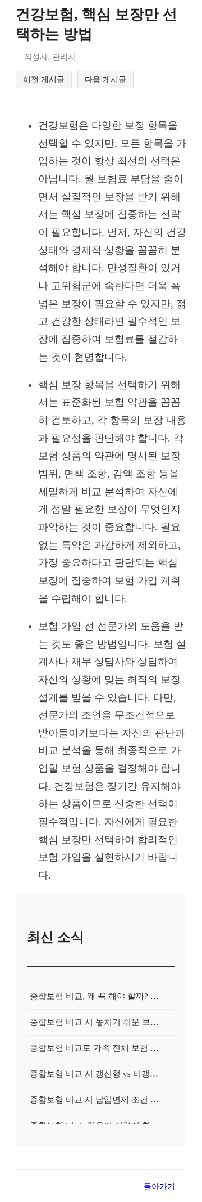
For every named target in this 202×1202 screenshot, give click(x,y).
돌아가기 (159, 1186)
